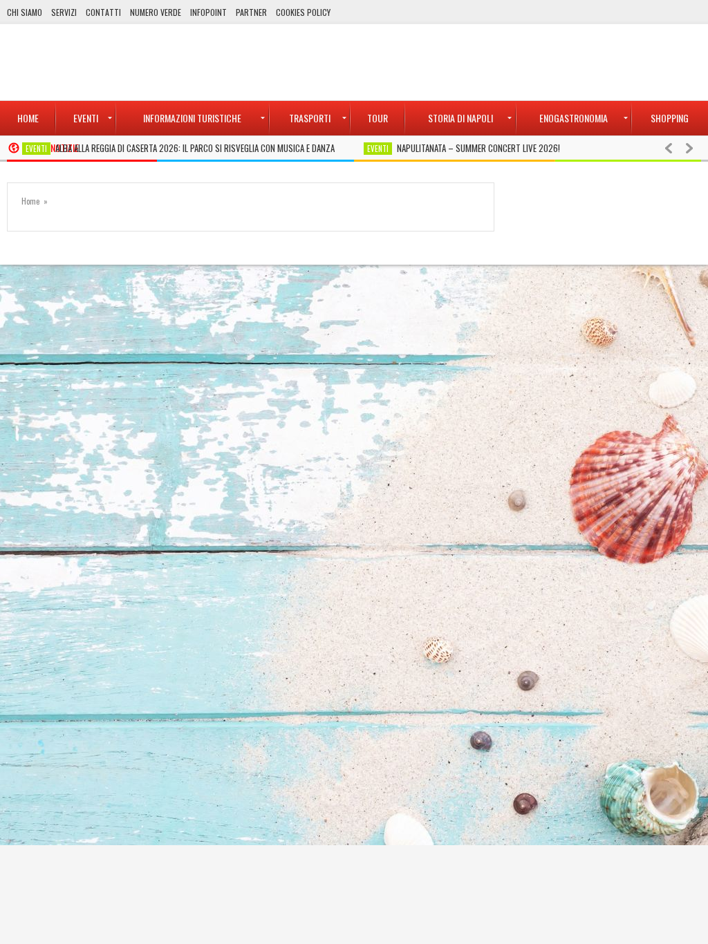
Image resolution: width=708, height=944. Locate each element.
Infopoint (208, 12)
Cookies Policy (303, 12)
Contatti (103, 12)
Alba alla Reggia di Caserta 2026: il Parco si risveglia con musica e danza (195, 148)
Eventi (36, 148)
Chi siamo (24, 12)
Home (30, 201)
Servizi (64, 12)
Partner (251, 12)
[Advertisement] (449, 62)
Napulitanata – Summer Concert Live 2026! (478, 148)
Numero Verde (155, 12)
